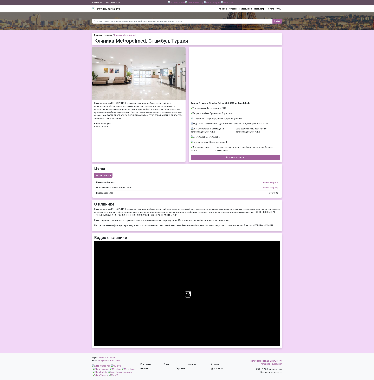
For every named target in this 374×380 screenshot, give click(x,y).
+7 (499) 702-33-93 (107, 357)
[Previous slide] (94, 73)
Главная (98, 35)
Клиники (223, 9)
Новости (115, 2)
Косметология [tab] (103, 175)
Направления (245, 9)
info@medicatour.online (109, 360)
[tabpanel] (187, 188)
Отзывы (144, 368)
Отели (271, 9)
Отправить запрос (235, 157)
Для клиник (217, 368)
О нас (106, 2)
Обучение (180, 368)
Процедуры (260, 9)
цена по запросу (270, 182)
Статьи (215, 364)
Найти (277, 21)
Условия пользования (271, 364)
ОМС (278, 9)
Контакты (97, 2)
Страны (233, 9)
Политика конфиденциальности (266, 361)
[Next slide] (183, 73)
